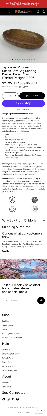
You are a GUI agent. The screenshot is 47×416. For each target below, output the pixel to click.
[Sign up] (41, 300)
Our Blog (5, 321)
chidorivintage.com (19, 407)
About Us (5, 382)
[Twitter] (12, 399)
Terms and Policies (23, 413)
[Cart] (44, 11)
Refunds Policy (7, 358)
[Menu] (3, 12)
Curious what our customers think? (22, 235)
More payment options (24, 109)
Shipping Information (10, 333)
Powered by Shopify (32, 407)
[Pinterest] (17, 399)
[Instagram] (8, 399)
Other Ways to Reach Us (11, 354)
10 (34, 60)
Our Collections (8, 325)
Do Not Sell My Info (9, 370)
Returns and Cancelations (12, 337)
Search (4, 329)
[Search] (8, 11)
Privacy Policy (7, 362)
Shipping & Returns (16, 227)
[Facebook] (3, 399)
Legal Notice (7, 387)
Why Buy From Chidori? (19, 220)
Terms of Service (8, 366)
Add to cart (33, 95)
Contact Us (6, 350)
